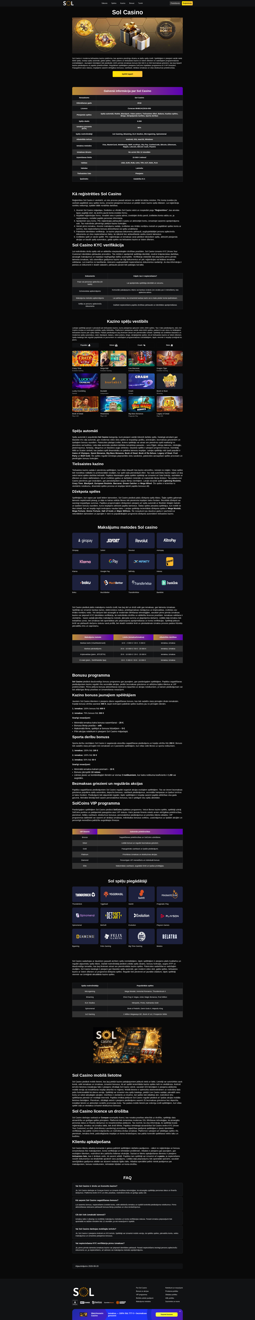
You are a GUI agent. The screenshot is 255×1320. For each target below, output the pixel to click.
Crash (140, 345)
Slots (168, 345)
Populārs (83, 345)
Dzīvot (112, 345)
